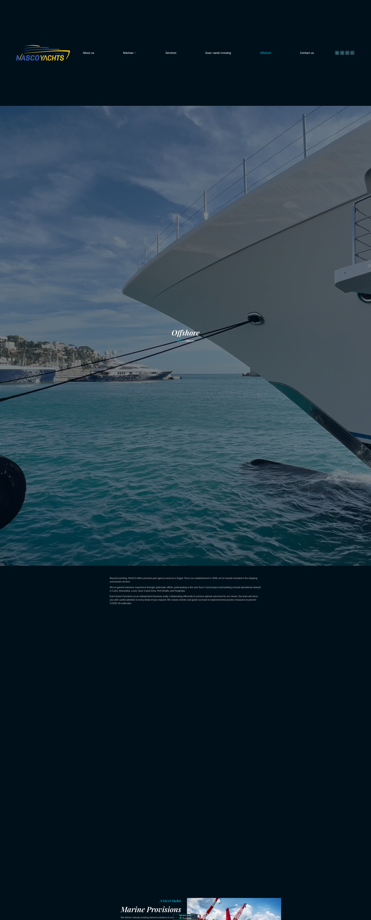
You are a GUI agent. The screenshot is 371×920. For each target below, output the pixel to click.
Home (180, 341)
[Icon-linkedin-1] (337, 53)
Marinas (128, 52)
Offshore (265, 52)
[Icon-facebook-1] (342, 53)
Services (170, 52)
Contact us (307, 52)
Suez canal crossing (218, 52)
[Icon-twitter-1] (352, 53)
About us (88, 52)
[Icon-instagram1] (347, 53)
